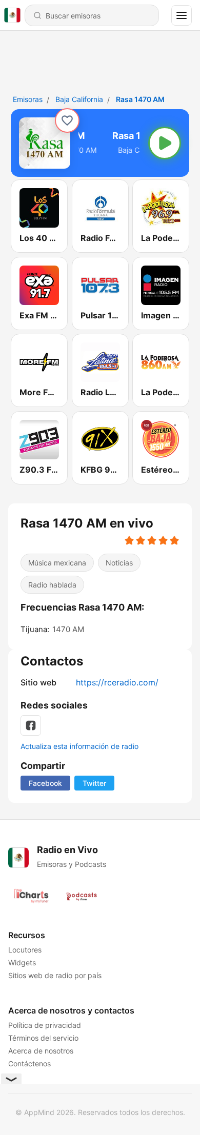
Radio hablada (52, 584)
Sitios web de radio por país (55, 975)
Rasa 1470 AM (140, 99)
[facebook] (31, 725)
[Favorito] (67, 120)
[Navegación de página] (181, 15)
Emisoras (28, 99)
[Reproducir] (164, 143)
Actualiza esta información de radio (79, 746)
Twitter (94, 783)
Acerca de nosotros (40, 1050)
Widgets (22, 962)
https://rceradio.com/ (117, 682)
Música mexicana (57, 562)
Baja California (79, 99)
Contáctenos (29, 1063)
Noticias (119, 562)
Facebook (45, 783)
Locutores (25, 949)
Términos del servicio (43, 1037)
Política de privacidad (44, 1025)
